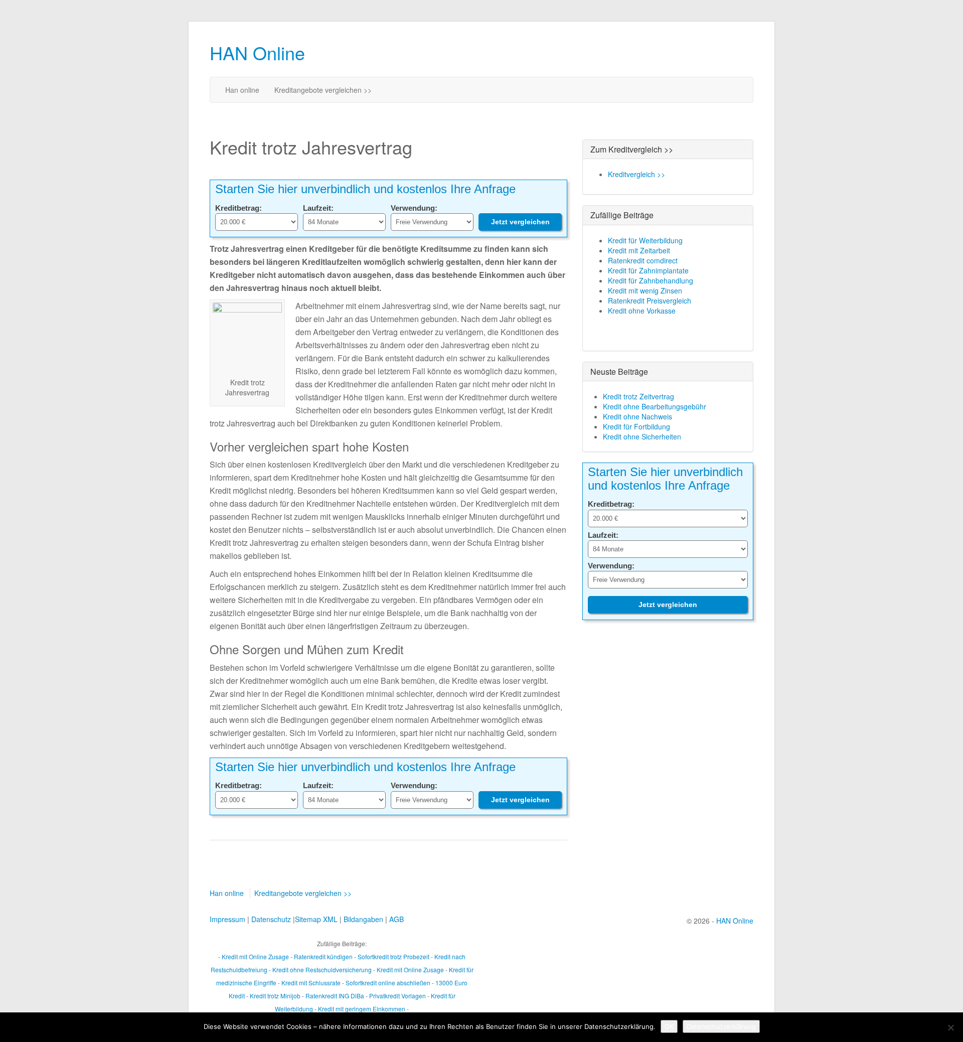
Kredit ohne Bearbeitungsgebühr (654, 406)
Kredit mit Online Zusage (255, 956)
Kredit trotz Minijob (275, 995)
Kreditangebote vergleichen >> (323, 90)
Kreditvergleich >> (636, 174)
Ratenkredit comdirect (643, 260)
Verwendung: (414, 208)
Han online (242, 90)
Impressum (227, 919)
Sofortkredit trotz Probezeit (393, 956)
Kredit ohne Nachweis (637, 416)
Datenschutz (271, 919)
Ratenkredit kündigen (323, 956)
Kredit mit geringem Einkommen (361, 1008)
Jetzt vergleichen (520, 222)
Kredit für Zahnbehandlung (650, 280)
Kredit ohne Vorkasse (642, 311)
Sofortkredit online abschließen (388, 982)
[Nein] (950, 1027)
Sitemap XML (316, 919)
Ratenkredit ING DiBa (334, 995)
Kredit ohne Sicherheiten (642, 436)
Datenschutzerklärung (721, 1026)
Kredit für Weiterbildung (645, 240)
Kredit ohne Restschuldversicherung (322, 969)
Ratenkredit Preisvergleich (649, 300)
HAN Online (257, 52)
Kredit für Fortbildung (636, 426)
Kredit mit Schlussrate (311, 982)
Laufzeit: (318, 208)
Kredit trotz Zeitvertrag (638, 396)
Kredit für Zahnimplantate (648, 270)
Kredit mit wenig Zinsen (645, 290)
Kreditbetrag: (238, 208)
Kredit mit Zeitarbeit (639, 250)
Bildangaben (363, 919)
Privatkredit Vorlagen (397, 995)
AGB (396, 919)
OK (669, 1026)
